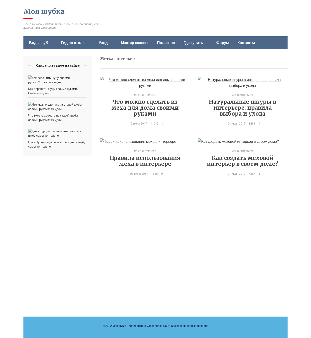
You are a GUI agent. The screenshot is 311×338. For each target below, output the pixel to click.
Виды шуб (38, 42)
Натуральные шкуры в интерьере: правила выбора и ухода (242, 107)
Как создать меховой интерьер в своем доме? (242, 160)
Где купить (193, 42)
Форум (222, 42)
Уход (103, 42)
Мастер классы (134, 42)
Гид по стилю (73, 42)
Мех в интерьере (145, 94)
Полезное (166, 42)
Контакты (246, 42)
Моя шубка (44, 11)
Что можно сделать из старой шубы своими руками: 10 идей (53, 117)
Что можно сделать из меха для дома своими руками (145, 107)
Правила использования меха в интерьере (145, 160)
